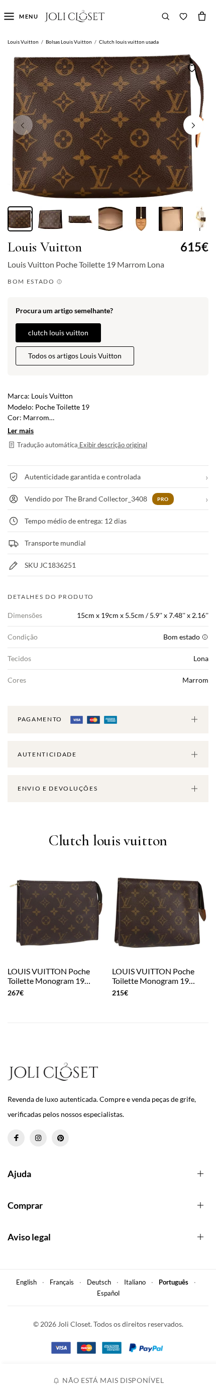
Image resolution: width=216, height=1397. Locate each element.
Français (62, 1282)
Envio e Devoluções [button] (57, 788)
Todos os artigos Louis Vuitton (75, 355)
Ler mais (21, 430)
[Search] (165, 16)
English (26, 1282)
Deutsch (99, 1282)
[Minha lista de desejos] (183, 16)
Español (108, 1293)
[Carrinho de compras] (202, 16)
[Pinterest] (60, 1138)
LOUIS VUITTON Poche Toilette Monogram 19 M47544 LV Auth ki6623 (50, 975)
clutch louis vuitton (58, 332)
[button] (193, 125)
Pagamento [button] (41, 719)
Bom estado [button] (32, 281)
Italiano (135, 1282)
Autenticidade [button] (47, 754)
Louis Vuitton (45, 247)
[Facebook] (16, 1138)
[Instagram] (38, 1138)
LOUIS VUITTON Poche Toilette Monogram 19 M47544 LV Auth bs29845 (158, 975)
